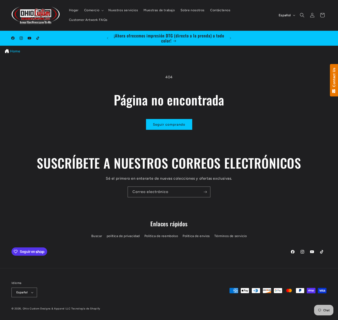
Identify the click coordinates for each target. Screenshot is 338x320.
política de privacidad (123, 236)
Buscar (96, 236)
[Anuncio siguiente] (230, 38)
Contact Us (334, 78)
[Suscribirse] (205, 192)
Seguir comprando (169, 124)
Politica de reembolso (161, 236)
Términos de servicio (230, 236)
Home (15, 51)
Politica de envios (196, 236)
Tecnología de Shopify (85, 308)
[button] (93, 10)
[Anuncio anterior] (108, 38)
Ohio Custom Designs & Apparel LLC (47, 308)
